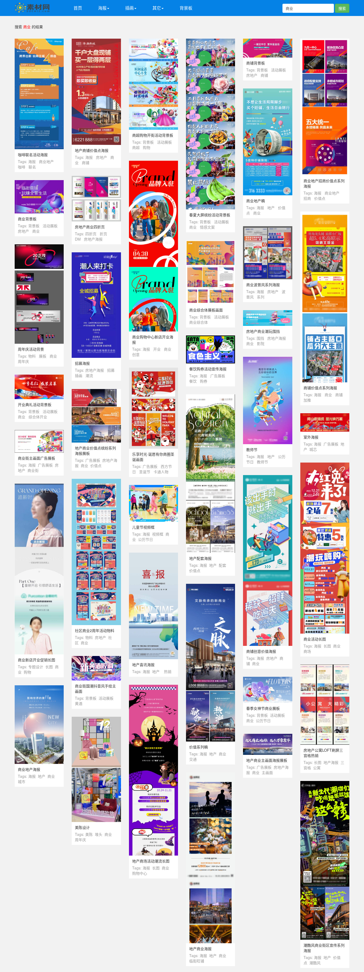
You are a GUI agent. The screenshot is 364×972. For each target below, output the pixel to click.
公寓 (317, 767)
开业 (157, 349)
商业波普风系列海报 (263, 284)
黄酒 (78, 703)
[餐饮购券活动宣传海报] (210, 338)
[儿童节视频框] (153, 487)
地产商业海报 (200, 948)
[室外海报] (324, 416)
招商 (307, 198)
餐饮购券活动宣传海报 (208, 368)
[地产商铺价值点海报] (96, 41)
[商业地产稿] (267, 91)
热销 (167, 671)
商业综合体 (198, 322)
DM (78, 239)
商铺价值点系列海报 (320, 387)
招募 (111, 370)
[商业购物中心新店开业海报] (153, 163)
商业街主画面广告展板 (36, 458)
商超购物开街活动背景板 (152, 135)
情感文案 (207, 227)
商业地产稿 (255, 200)
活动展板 (164, 142)
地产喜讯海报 (143, 664)
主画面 (267, 772)
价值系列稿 (198, 747)
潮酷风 (315, 962)
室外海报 (311, 437)
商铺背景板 (255, 63)
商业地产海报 (29, 769)
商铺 (85, 162)
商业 (193, 227)
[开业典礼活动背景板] (39, 377)
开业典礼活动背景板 (34, 404)
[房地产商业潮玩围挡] (267, 312)
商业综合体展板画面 (206, 310)
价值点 (319, 198)
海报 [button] (102, 8)
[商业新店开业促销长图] (39, 486)
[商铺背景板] (267, 41)
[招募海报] (96, 255)
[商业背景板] (39, 182)
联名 (32, 166)
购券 (203, 381)
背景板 (186, 8)
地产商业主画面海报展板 (266, 760)
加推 (307, 400)
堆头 (98, 834)
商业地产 (46, 161)
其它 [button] (156, 8)
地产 (271, 207)
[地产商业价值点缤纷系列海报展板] (96, 391)
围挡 (260, 338)
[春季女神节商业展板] (267, 679)
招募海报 (82, 363)
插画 (78, 375)
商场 (307, 651)
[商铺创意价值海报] (267, 477)
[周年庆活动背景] (39, 247)
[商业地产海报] (39, 688)
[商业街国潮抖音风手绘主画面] (96, 658)
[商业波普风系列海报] (267, 229)
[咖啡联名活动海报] (39, 41)
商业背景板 (27, 218)
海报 (32, 161)
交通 (193, 759)
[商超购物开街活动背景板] (153, 41)
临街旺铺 (196, 960)
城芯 (313, 449)
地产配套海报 (200, 558)
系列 (260, 296)
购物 (146, 147)
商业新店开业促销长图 (36, 659)
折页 (103, 233)
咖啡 (21, 166)
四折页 (90, 233)
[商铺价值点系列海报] (324, 214)
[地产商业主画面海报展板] (267, 736)
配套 (222, 565)
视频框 (157, 534)
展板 (42, 356)
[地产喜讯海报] (153, 555)
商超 (136, 147)
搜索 (342, 8)
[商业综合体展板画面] (210, 243)
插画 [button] (129, 8)
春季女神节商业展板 (263, 708)
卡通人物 (160, 471)
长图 (327, 646)
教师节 (251, 449)
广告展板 (217, 375)
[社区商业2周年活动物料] (96, 481)
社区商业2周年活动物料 (94, 630)
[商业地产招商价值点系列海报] (324, 41)
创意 (136, 354)
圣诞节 (144, 471)
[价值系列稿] (210, 586)
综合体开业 (38, 416)
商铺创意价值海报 (261, 651)
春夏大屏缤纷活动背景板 (209, 214)
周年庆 (23, 361)
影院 (260, 343)
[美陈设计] (96, 719)
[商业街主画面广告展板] (39, 432)
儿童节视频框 (143, 527)
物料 (32, 356)
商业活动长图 (315, 639)
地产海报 (330, 762)
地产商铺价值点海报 (91, 150)
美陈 (89, 834)
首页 (78, 8)
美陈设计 (82, 827)
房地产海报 (93, 239)
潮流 (89, 375)
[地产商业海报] (210, 775)
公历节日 (145, 539)
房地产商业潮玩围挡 (263, 331)
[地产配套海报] (210, 397)
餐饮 (193, 381)
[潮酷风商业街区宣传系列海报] (324, 783)
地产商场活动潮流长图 (150, 861)
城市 (21, 781)
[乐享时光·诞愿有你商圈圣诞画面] (153, 370)
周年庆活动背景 (31, 349)
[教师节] (267, 359)
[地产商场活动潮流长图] (153, 687)
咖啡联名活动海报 (33, 154)
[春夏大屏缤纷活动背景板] (210, 41)
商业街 (33, 470)
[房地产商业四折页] (96, 178)
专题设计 (35, 666)
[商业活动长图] (324, 465)
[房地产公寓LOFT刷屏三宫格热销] (324, 667)
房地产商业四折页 (90, 226)
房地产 (101, 157)
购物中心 (139, 873)
